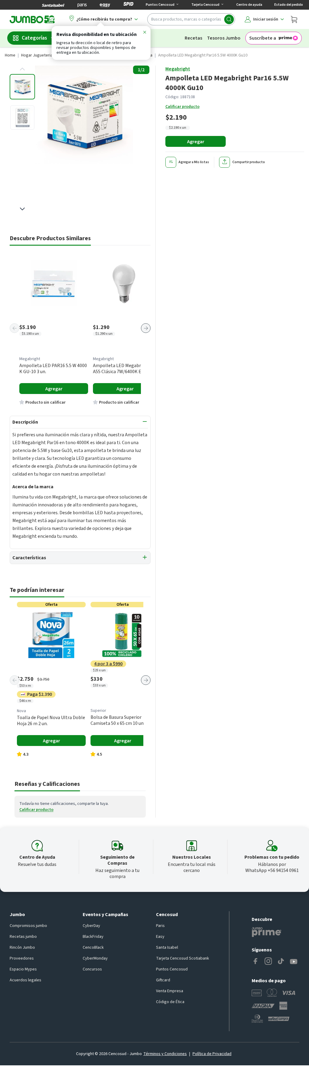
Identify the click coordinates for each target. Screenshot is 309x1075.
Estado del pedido (288, 4)
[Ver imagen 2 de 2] (22, 117)
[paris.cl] (82, 5)
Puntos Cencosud (172, 969)
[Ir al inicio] (32, 19)
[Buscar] (229, 19)
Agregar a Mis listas (194, 162)
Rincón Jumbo (22, 947)
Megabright (177, 69)
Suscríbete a (262, 38)
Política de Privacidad (212, 1054)
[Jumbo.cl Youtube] (294, 962)
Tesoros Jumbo (224, 38)
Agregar (195, 141)
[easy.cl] (105, 5)
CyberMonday (95, 958)
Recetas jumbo (23, 937)
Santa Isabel (167, 947)
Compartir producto (248, 162)
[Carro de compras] (293, 19)
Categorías (34, 38)
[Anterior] (14, 328)
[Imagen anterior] (22, 69)
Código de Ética (170, 1002)
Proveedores (22, 958)
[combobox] (191, 19)
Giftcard (163, 980)
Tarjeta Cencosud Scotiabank (182, 958)
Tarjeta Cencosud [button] (205, 4)
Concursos (92, 969)
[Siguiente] (146, 328)
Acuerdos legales (25, 980)
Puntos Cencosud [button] (160, 4)
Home (10, 55)
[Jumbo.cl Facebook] (256, 962)
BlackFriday (93, 937)
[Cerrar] (144, 33)
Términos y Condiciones (165, 1054)
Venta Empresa (169, 991)
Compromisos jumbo (28, 926)
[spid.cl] (128, 5)
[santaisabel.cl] (53, 5)
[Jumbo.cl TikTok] (281, 962)
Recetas (193, 38)
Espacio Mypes (23, 969)
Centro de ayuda (249, 4)
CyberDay (91, 926)
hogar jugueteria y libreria (45, 55)
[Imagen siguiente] (22, 208)
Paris (160, 926)
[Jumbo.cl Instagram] (268, 962)
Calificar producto (182, 107)
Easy (160, 937)
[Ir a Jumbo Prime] (266, 932)
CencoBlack (93, 947)
